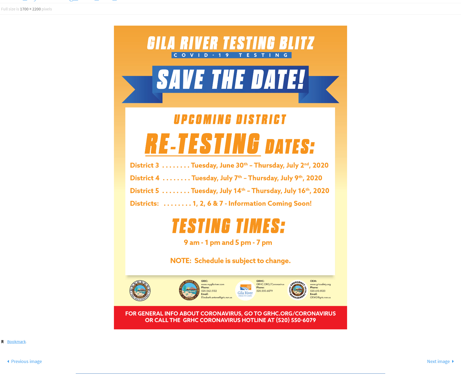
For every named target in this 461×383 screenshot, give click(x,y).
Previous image (26, 361)
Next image (438, 361)
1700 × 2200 (30, 8)
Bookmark (16, 341)
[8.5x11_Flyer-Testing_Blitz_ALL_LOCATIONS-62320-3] (230, 177)
